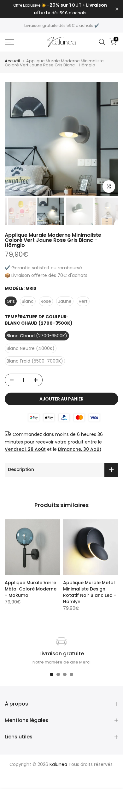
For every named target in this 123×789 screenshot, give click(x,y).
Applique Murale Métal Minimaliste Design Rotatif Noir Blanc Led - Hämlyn (89, 592)
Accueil (12, 61)
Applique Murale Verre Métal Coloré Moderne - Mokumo (30, 588)
